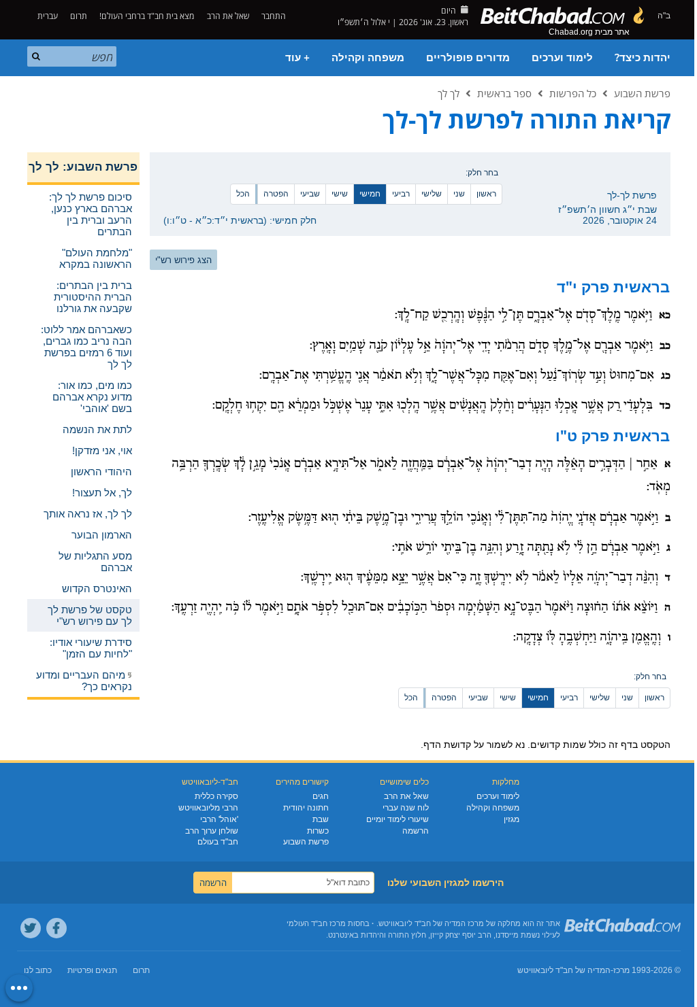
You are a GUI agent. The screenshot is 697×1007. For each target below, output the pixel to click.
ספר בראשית (504, 93)
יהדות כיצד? (642, 58)
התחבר (274, 16)
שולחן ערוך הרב (211, 831)
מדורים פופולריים (468, 58)
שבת (320, 819)
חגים (320, 796)
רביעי (401, 194)
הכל (243, 194)
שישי (339, 194)
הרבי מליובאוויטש (208, 808)
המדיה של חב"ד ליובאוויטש (564, 970)
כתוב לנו (38, 970)
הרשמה (415, 831)
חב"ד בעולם (217, 842)
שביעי (310, 194)
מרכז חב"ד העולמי (316, 923)
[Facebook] (56, 928)
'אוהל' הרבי (219, 819)
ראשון (486, 194)
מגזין (511, 819)
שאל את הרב (228, 16)
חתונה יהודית (306, 808)
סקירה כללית (216, 796)
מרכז (621, 970)
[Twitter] (30, 928)
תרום (78, 16)
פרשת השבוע (642, 93)
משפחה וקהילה (367, 58)
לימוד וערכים (562, 58)
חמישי (369, 194)
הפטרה (276, 194)
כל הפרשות (572, 93)
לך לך (448, 93)
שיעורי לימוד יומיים (397, 819)
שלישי (431, 194)
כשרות (318, 831)
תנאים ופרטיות (92, 970)
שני (459, 194)
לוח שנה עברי (406, 808)
